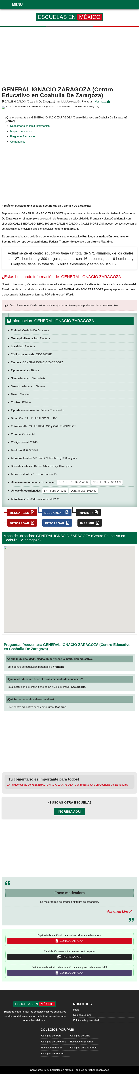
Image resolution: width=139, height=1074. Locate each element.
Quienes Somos (82, 1014)
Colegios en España (52, 1053)
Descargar (20, 512)
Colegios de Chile (80, 1035)
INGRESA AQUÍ (72, 956)
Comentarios (17, 141)
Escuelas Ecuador (51, 1047)
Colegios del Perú (51, 1035)
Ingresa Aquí (69, 811)
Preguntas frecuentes (22, 136)
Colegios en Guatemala (83, 1047)
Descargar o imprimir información (30, 125)
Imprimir (86, 512)
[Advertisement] (69, 55)
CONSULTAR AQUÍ (71, 940)
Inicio (76, 1009)
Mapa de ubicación (21, 131)
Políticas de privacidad (86, 1020)
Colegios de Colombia (53, 1041)
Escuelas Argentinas (81, 1041)
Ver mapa (101, 101)
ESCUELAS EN (69, 17)
